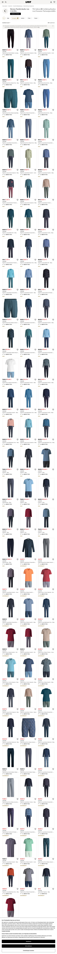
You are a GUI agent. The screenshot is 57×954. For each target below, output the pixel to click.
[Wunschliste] (54, 2)
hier (39, 27)
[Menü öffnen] (2, 2)
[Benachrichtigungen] (51, 2)
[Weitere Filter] (3, 18)
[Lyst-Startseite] (28, 2)
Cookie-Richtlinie (6, 931)
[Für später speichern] (17, 50)
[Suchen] (5, 2)
